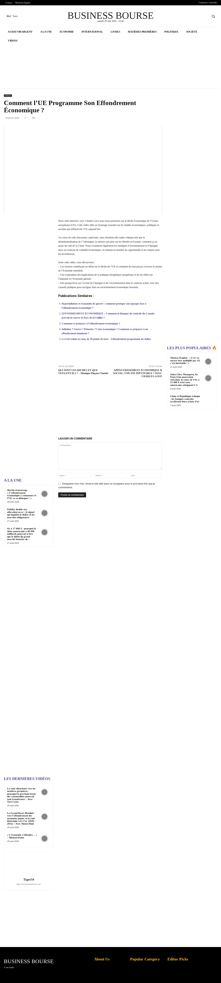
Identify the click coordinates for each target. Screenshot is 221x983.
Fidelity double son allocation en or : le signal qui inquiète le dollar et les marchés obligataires (21, 513)
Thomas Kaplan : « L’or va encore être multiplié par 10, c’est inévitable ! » (185, 360)
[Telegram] (160, 118)
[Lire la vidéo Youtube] (83, 170)
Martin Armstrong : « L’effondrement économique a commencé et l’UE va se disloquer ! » (21, 494)
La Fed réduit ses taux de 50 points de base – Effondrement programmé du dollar (106, 339)
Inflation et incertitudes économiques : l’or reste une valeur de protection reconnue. (100, 978)
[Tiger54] (28, 865)
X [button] (218, 976)
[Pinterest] (123, 118)
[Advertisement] (28, 372)
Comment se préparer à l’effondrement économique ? (91, 323)
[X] (200, 16)
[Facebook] (194, 16)
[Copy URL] (151, 354)
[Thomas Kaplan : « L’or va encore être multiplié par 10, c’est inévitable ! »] (208, 361)
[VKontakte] (33, 970)
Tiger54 (28, 879)
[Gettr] (158, 354)
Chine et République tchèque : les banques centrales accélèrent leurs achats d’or (185, 399)
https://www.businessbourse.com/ (29, 884)
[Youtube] (206, 16)
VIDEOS (8, 96)
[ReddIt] (146, 118)
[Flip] (143, 354)
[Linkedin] (138, 118)
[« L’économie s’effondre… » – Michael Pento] (44, 838)
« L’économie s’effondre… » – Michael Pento (22, 836)
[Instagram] (22, 970)
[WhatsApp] (131, 118)
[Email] (153, 118)
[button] (213, 16)
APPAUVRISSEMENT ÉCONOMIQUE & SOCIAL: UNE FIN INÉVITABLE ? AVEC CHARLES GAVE (137, 373)
